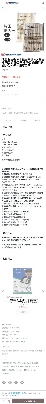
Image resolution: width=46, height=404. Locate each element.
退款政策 (24, 351)
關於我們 (9, 351)
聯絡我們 (5, 354)
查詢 (3, 351)
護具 (37, 367)
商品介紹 (9, 120)
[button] (43, 291)
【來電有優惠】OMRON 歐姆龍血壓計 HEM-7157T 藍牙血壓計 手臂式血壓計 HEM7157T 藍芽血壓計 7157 (23, 301)
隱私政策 (31, 351)
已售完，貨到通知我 (28, 401)
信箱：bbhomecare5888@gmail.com (15, 338)
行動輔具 (14, 367)
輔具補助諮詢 (26, 363)
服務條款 (38, 351)
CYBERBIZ (15, 396)
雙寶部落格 (5, 374)
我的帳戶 (16, 351)
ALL (34, 370)
